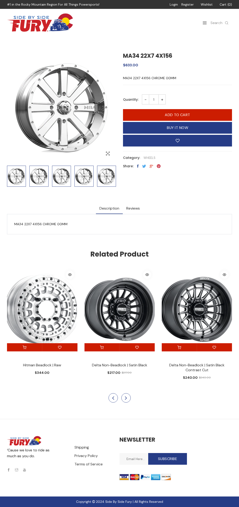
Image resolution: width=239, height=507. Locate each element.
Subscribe (167, 458)
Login (174, 4)
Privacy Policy (86, 455)
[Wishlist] (59, 347)
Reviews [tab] (133, 208)
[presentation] (113, 398)
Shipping (81, 447)
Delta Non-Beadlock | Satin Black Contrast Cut (197, 367)
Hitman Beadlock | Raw (42, 365)
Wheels (149, 157)
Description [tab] (109, 208)
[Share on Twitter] (144, 166)
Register (187, 4)
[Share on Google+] (151, 166)
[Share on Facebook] (138, 166)
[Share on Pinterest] (159, 166)
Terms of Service (88, 464)
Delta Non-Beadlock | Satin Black (119, 365)
